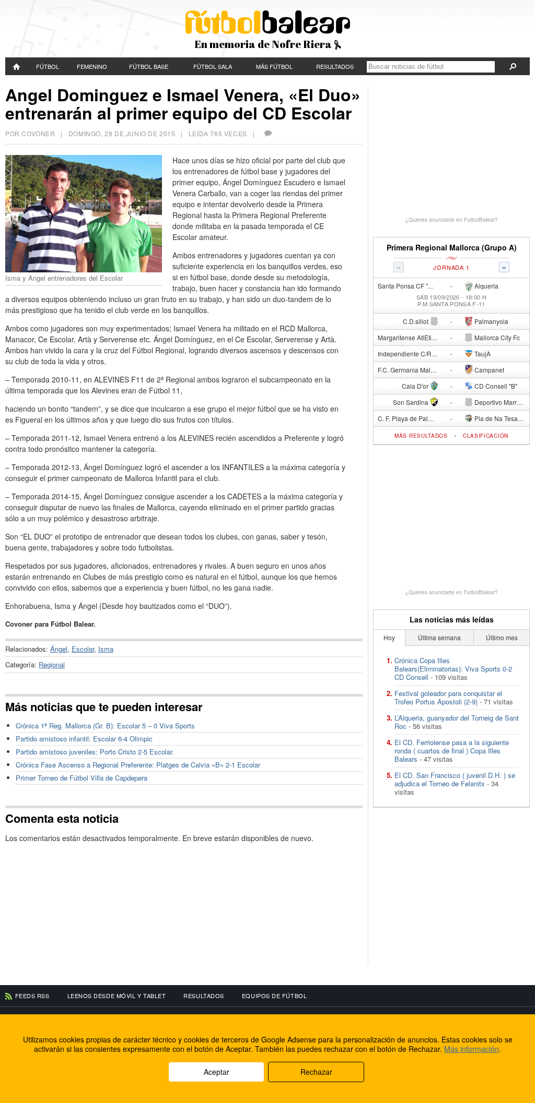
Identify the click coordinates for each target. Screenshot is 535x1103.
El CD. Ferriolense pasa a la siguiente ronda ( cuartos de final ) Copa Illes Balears (451, 750)
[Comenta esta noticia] (267, 133)
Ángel (58, 649)
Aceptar (216, 1071)
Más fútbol (274, 66)
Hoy (389, 637)
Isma (105, 649)
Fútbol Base (148, 66)
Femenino (92, 66)
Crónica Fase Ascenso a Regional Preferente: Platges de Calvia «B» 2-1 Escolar (138, 765)
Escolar (83, 649)
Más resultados (421, 435)
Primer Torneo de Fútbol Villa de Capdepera (81, 778)
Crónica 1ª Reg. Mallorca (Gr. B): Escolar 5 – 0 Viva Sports (105, 725)
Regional (52, 664)
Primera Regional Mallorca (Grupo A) (452, 248)
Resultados (335, 66)
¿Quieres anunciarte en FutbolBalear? (451, 219)
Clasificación (485, 435)
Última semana (439, 637)
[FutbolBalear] (17, 66)
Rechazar (316, 1071)
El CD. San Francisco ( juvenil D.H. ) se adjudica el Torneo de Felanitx (454, 779)
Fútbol (47, 66)
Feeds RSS (32, 995)
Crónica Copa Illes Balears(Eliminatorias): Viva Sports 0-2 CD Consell (453, 668)
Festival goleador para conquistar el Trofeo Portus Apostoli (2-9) (448, 697)
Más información (471, 1049)
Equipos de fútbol (274, 995)
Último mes (502, 637)
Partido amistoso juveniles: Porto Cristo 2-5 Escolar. (95, 752)
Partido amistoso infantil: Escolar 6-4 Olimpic (84, 739)
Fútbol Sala (212, 66)
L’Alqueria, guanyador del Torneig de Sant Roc (456, 722)
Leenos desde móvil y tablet (116, 995)
